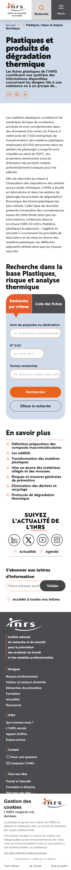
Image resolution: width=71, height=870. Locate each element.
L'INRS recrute (16, 728)
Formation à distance (20, 787)
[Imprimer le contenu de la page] (17, 94)
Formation (13, 693)
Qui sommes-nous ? (20, 722)
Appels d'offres (16, 734)
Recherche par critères (19, 303)
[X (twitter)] (28, 540)
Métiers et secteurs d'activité (26, 682)
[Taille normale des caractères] (25, 94)
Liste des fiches (48, 303)
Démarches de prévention (24, 688)
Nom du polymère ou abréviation (35, 324)
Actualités (13, 699)
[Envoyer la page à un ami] (9, 94)
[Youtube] (43, 540)
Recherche (42, 14)
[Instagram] (57, 540)
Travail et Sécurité (18, 781)
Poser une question (23, 757)
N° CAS (15, 345)
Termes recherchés (23, 365)
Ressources (13, 705)
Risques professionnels (22, 676)
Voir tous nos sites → (20, 792)
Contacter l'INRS (22, 763)
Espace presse (15, 739)
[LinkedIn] (14, 540)
